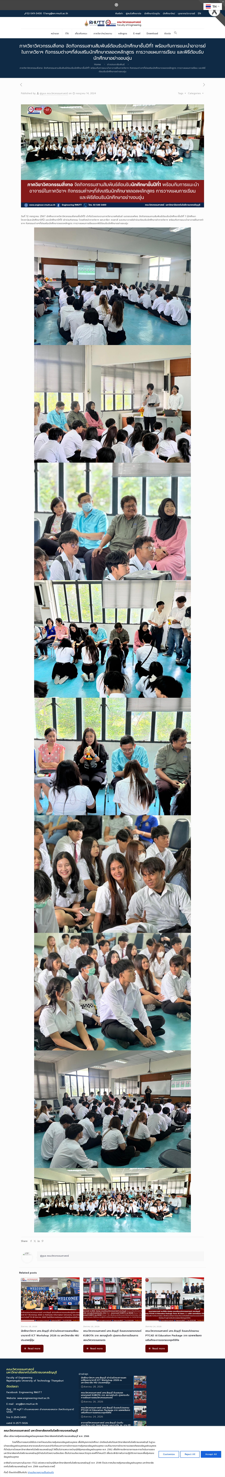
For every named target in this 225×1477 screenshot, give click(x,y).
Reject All (190, 1454)
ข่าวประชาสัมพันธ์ (116, 64)
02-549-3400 (34, 13)
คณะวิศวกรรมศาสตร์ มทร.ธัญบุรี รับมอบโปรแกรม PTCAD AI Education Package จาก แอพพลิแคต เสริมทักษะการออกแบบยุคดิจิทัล (173, 1335)
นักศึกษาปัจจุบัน (152, 13)
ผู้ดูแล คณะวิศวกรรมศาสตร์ (54, 93)
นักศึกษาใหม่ (169, 13)
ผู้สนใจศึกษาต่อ (133, 13)
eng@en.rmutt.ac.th (57, 13)
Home (97, 64)
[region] (112, 1451)
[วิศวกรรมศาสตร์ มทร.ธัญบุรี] (112, 23)
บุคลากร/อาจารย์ (186, 13)
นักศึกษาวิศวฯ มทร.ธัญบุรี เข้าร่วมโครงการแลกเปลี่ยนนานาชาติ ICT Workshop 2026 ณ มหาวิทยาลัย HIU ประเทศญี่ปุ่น (50, 1335)
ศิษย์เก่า (119, 13)
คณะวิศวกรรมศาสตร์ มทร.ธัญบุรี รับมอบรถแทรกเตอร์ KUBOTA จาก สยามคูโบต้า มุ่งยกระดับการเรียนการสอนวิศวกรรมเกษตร (112, 1335)
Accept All (211, 1454)
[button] (175, 33)
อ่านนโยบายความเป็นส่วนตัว (41, 1472)
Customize (169, 1454)
